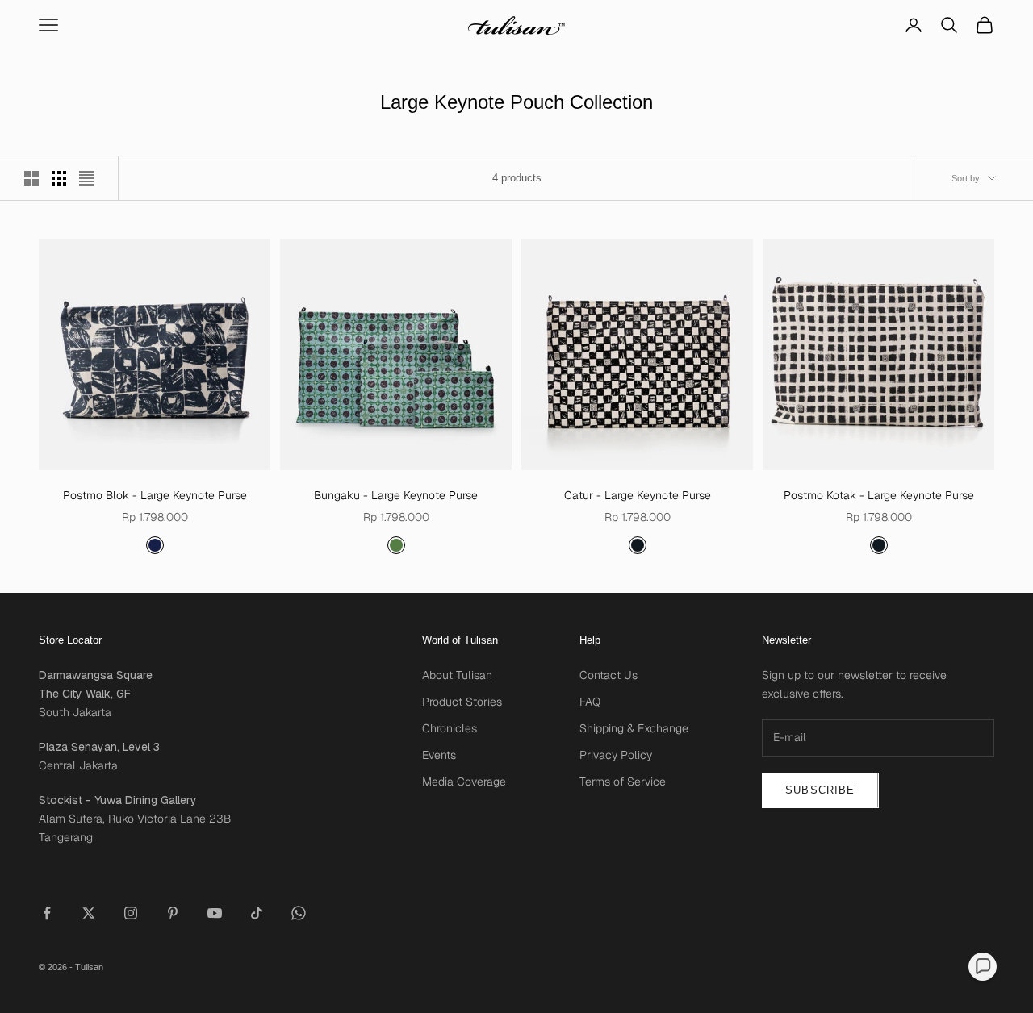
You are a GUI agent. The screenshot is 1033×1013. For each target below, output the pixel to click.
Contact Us (608, 675)
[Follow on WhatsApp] (299, 913)
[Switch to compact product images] (86, 178)
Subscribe (820, 790)
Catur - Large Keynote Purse (637, 495)
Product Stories (462, 701)
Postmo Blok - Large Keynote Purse (155, 495)
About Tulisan (457, 675)
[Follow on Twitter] (89, 913)
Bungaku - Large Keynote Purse (396, 495)
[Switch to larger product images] (31, 178)
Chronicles (449, 728)
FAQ (589, 701)
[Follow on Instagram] (131, 913)
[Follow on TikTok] (257, 913)
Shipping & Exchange (633, 728)
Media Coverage (464, 781)
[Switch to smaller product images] (59, 178)
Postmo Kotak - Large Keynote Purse (879, 495)
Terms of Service (622, 781)
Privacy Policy (615, 755)
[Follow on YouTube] (215, 913)
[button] (982, 967)
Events (439, 755)
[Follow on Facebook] (47, 913)
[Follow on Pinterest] (173, 913)
